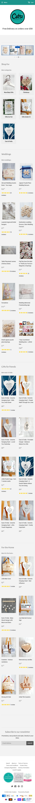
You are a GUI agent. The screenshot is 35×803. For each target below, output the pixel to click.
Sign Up (30, 743)
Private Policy (23, 765)
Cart (32, 2)
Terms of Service (23, 763)
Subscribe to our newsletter (17, 732)
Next (32, 50)
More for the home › (7, 553)
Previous (2, 50)
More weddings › (6, 160)
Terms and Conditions (12, 765)
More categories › (6, 70)
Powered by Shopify (23, 792)
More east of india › (7, 372)
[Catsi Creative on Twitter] (12, 786)
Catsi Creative (12, 792)
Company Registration (10, 767)
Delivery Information (23, 767)
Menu (5, 2)
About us (14, 763)
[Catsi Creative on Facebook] (15, 786)
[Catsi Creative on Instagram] (22, 786)
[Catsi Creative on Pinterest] (19, 786)
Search (8, 763)
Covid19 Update (17, 770)
